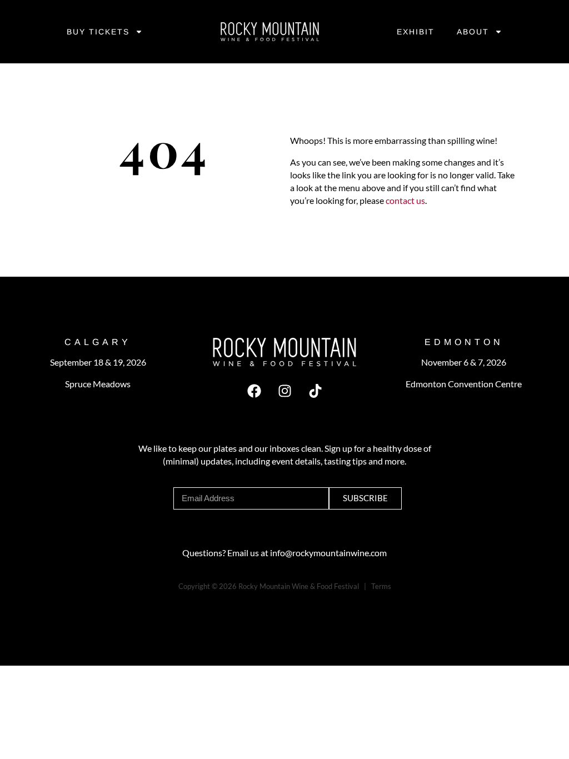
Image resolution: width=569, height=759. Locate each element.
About (473, 31)
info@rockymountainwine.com (328, 552)
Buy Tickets (98, 31)
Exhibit (416, 31)
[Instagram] (284, 391)
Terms (381, 586)
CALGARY (97, 342)
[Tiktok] (315, 391)
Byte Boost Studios (232, 599)
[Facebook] (254, 391)
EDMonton (464, 342)
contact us (404, 200)
